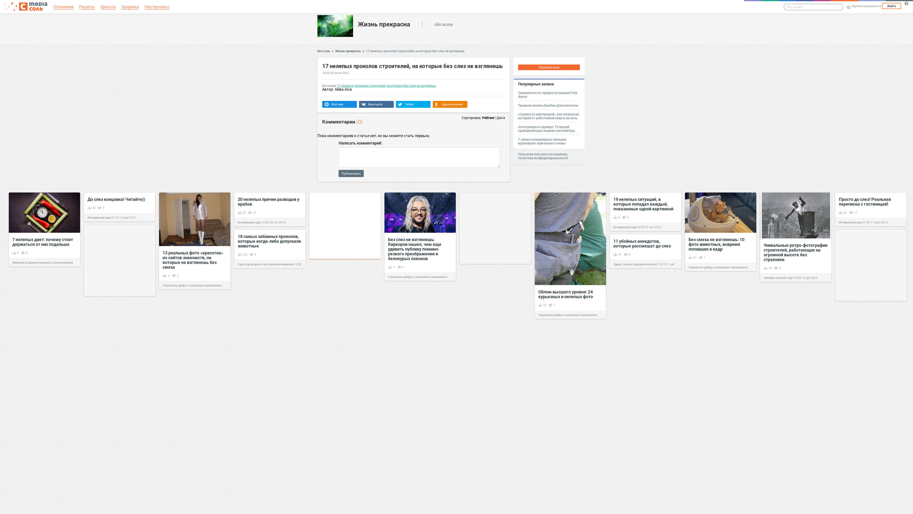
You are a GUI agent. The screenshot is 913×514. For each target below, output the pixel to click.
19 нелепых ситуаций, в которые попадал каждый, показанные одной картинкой (643, 204)
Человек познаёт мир (778, 278)
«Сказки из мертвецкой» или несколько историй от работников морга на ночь (548, 116)
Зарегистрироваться (866, 6)
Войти (891, 6)
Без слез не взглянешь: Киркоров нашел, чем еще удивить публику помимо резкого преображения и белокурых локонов (414, 249)
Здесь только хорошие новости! (635, 264)
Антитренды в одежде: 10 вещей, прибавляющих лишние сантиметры (546, 128)
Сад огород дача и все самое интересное (265, 264)
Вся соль (323, 51)
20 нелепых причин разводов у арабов (268, 201)
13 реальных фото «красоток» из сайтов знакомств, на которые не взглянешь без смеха (193, 259)
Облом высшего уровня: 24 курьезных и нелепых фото (565, 294)
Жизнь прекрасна (384, 24)
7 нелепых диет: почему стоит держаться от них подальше (42, 242)
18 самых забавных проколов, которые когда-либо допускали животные (269, 241)
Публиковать (351, 173)
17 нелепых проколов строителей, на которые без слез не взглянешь (415, 51)
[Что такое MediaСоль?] (906, 3)
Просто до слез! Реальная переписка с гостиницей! (865, 201)
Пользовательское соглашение (542, 154)
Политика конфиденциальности (543, 158)
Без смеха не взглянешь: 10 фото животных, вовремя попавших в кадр (716, 244)
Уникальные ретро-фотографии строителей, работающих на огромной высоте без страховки (795, 252)
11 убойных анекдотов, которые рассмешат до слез (642, 243)
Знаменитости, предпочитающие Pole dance (547, 94)
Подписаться (549, 67)
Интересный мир (99, 217)
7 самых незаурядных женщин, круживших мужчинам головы (542, 141)
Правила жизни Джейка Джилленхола (548, 105)
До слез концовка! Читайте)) (116, 199)
